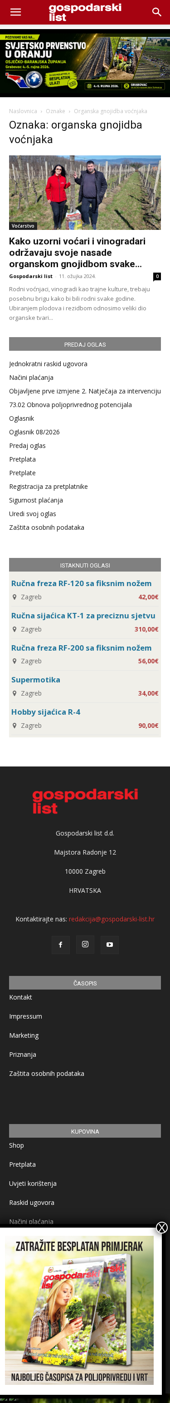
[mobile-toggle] (15, 12)
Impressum (25, 1016)
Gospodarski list (31, 276)
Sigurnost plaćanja (36, 500)
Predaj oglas (27, 445)
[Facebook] (61, 945)
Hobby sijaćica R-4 (45, 711)
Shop (16, 1145)
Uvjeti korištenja (33, 1183)
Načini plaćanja (31, 377)
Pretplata (22, 459)
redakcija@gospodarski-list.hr (112, 919)
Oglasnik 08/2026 (34, 432)
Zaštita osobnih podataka (46, 527)
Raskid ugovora (31, 1202)
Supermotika (35, 679)
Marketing (24, 1035)
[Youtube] (110, 945)
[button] (157, 12)
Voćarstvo (23, 226)
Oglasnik (21, 418)
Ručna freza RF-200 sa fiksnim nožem (81, 647)
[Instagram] (85, 944)
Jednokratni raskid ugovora (48, 363)
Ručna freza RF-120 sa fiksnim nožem (81, 583)
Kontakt (20, 997)
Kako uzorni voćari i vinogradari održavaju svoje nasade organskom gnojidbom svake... (77, 252)
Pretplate (22, 472)
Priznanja (22, 1054)
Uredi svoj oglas (32, 513)
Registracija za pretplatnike (48, 486)
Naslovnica (23, 111)
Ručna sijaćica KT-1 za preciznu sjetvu (83, 615)
